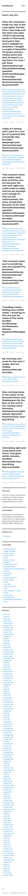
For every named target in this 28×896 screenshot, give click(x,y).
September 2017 (8, 682)
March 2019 (7, 647)
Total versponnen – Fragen (12, 590)
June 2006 (7, 866)
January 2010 (8, 783)
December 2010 (8, 768)
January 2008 (8, 827)
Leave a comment (20, 122)
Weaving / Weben (9, 597)
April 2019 (7, 645)
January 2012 (8, 750)
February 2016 (8, 724)
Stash (5, 588)
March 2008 (7, 822)
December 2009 (9, 785)
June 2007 (7, 840)
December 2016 (8, 702)
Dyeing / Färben (9, 553)
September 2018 (9, 658)
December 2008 (9, 803)
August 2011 (7, 761)
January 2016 (8, 726)
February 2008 (8, 825)
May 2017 (6, 691)
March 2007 (7, 847)
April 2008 (7, 820)
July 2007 (6, 838)
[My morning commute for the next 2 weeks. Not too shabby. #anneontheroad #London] (14, 379)
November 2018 (8, 654)
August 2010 (7, 772)
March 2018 (7, 669)
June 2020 (7, 614)
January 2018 (8, 673)
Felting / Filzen (8, 555)
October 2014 (8, 739)
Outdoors (7, 571)
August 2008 (8, 811)
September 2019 (8, 634)
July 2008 (7, 814)
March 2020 (7, 621)
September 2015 (8, 735)
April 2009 (7, 796)
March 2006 (7, 873)
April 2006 (7, 871)
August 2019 (7, 636)
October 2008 (8, 807)
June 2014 (6, 741)
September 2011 (8, 759)
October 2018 (8, 656)
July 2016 (6, 713)
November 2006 (9, 855)
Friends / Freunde (9, 560)
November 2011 (8, 755)
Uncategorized (8, 595)
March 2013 (7, 746)
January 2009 (8, 801)
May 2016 (6, 717)
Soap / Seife (7, 584)
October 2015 (8, 733)
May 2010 (6, 776)
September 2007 (9, 833)
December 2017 (8, 676)
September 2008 (9, 809)
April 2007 (7, 844)
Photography (8, 573)
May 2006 (7, 868)
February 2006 (8, 875)
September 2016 (8, 709)
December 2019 (8, 627)
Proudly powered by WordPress (17, 893)
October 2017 (8, 680)
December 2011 (8, 752)
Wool (5, 601)
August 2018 (7, 660)
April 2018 (7, 667)
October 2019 (8, 632)
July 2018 (6, 663)
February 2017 (8, 698)
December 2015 (8, 728)
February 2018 (8, 671)
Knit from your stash (10, 564)
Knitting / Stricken (9, 566)
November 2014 (8, 737)
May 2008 (7, 818)
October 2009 (8, 790)
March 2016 (7, 722)
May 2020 (7, 617)
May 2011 (6, 763)
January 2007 (8, 851)
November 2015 (8, 730)
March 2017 (7, 695)
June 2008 (7, 816)
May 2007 (7, 842)
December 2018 (8, 652)
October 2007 (8, 831)
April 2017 (7, 693)
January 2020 (8, 625)
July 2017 (6, 687)
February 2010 (8, 781)
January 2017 (8, 700)
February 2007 (8, 849)
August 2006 (8, 862)
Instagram (11, 122)
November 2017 (8, 678)
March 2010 (7, 779)
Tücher (6, 593)
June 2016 (6, 715)
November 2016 (8, 704)
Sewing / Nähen (8, 580)
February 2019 (8, 649)
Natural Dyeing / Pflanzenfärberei (14, 569)
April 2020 (7, 619)
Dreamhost (7, 536)
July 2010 (6, 774)
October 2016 (8, 706)
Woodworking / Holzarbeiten (13, 599)
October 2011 (7, 757)
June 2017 (6, 689)
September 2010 (9, 770)
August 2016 (7, 711)
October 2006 (8, 857)
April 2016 (7, 719)
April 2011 (7, 765)
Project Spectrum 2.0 (10, 577)
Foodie (6, 558)
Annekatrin (7, 6)
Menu (23, 5)
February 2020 (8, 623)
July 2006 (7, 864)
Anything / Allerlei (9, 549)
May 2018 (6, 665)
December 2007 (8, 829)
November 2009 (9, 787)
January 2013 (8, 748)
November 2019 (8, 630)
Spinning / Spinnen (10, 586)
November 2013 (8, 744)
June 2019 (6, 641)
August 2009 (8, 792)
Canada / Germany (9, 551)
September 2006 (9, 860)
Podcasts (6, 575)
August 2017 (7, 684)
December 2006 (9, 853)
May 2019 (6, 643)
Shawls (6, 582)
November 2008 (9, 805)
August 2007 (8, 836)
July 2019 (6, 638)
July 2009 (7, 794)
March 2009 (7, 798)
